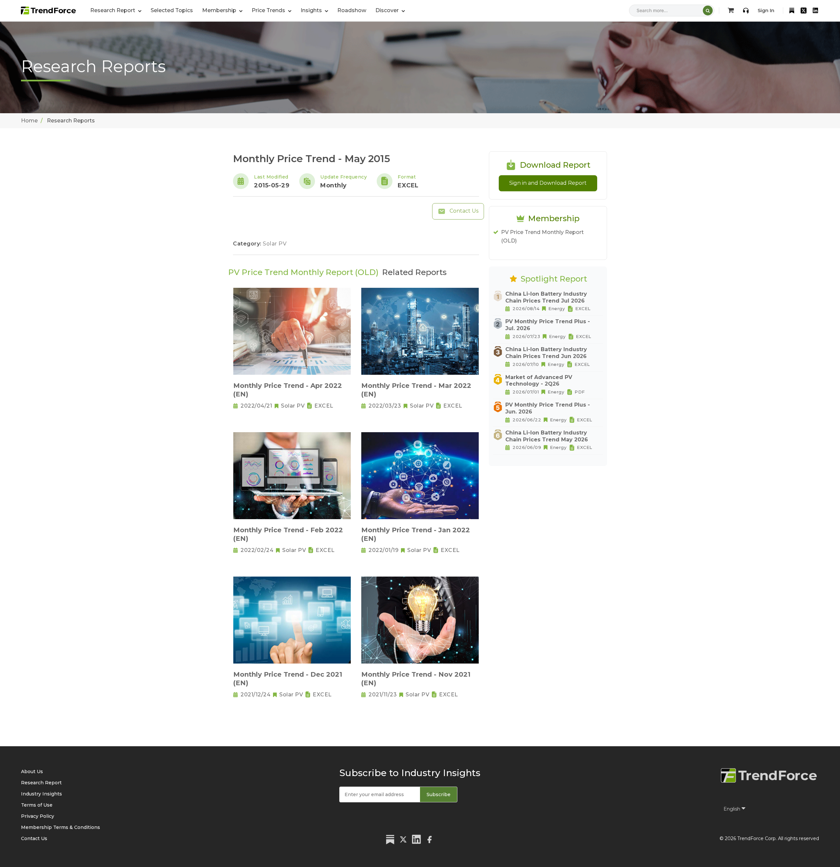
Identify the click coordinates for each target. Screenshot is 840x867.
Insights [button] (312, 10)
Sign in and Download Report (548, 183)
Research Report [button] (113, 10)
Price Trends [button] (269, 10)
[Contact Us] (746, 10)
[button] (222, 10)
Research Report (41, 783)
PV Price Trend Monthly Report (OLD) (542, 236)
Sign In (766, 10)
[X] (804, 10)
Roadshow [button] (351, 10)
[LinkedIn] (815, 10)
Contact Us (463, 211)
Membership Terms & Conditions (60, 827)
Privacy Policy (37, 816)
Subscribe (439, 794)
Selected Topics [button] (172, 10)
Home (29, 120)
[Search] (708, 10)
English (733, 809)
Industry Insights (41, 794)
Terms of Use (36, 805)
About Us (32, 771)
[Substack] (792, 10)
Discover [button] (387, 10)
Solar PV (274, 244)
